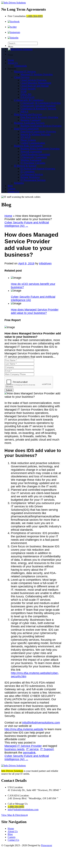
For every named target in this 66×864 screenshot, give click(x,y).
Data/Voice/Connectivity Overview (38, 131)
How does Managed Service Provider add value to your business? (34, 311)
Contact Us (13, 191)
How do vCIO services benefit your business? (33, 285)
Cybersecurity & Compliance (29, 100)
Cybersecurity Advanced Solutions (38, 105)
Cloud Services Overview (34, 80)
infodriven (45, 263)
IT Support (47, 749)
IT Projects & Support (25, 165)
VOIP (24, 91)
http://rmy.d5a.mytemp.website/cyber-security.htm (35, 674)
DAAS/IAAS (27, 97)
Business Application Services (29, 123)
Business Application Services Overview (41, 125)
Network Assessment (31, 151)
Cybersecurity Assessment (34, 157)
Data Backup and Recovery (28, 114)
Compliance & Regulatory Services (38, 108)
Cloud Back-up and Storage (35, 85)
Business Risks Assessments (28, 145)
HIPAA (24, 111)
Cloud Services (21, 77)
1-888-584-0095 (34, 16)
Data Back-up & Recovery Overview (39, 117)
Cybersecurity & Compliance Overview (41, 103)
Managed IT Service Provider (23, 746)
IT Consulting (28, 171)
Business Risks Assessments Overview (40, 148)
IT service (32, 749)
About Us (13, 63)
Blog (10, 185)
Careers (11, 188)
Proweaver (46, 845)
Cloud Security (28, 88)
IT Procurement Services (33, 180)
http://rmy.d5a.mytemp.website (24, 729)
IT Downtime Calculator (33, 163)
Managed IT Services (25, 71)
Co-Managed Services (32, 174)
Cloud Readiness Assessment (35, 154)
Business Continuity (31, 120)
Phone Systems (28, 140)
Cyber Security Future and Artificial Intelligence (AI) (26, 224)
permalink (29, 752)
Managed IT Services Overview (37, 74)
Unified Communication (33, 143)
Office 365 (26, 94)
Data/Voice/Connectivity (26, 128)
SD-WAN (26, 137)
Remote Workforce (30, 177)
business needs (14, 749)
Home (11, 60)
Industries (19, 183)
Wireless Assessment (31, 160)
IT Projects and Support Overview (38, 168)
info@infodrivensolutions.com (41, 722)
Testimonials (20, 65)
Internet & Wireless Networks (35, 134)
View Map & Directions (14, 815)
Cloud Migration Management (36, 83)
